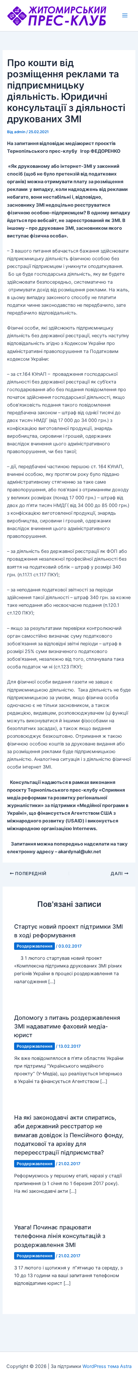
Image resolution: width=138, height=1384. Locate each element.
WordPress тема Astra (107, 1366)
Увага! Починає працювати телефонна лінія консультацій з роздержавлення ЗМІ (59, 1236)
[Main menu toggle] (125, 15)
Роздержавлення (34, 946)
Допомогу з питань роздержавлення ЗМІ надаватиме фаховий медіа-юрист (67, 1026)
